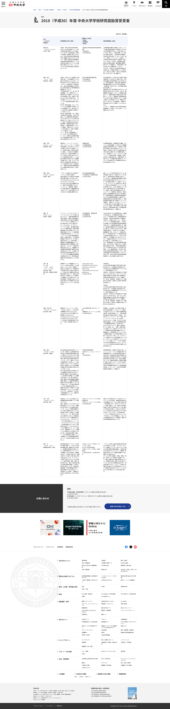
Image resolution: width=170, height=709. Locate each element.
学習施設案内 (124, 619)
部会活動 (123, 651)
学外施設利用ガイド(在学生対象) (89, 622)
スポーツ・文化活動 (65, 651)
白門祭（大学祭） (86, 635)
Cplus (75, 676)
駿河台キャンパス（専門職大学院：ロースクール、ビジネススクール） (47, 698)
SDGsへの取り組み (105, 658)
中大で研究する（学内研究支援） (129, 594)
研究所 (83, 596)
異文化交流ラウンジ (106, 608)
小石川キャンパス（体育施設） (39, 699)
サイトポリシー (50, 706)
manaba (81, 676)
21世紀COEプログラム (106, 580)
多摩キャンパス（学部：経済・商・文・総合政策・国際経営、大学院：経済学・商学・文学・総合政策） (54, 690)
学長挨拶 (103, 560)
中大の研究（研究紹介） (88, 594)
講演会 (83, 662)
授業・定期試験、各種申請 (127, 630)
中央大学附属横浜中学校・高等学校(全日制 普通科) (101, 696)
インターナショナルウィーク (128, 610)
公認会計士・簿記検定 (126, 642)
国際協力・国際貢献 (106, 610)
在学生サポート (85, 619)
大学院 (102, 586)
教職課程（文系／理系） (88, 646)
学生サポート (63, 620)
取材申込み (59, 706)
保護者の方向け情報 (104, 674)
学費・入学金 (85, 589)
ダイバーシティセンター (87, 630)
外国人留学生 (124, 603)
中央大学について (64, 561)
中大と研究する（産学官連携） (108, 594)
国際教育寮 (84, 608)
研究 (60, 594)
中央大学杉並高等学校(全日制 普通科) (98, 692)
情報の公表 (104, 569)
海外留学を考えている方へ (107, 601)
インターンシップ (125, 640)
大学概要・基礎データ (106, 563)
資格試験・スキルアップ (107, 603)
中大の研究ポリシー (106, 596)
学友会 (83, 653)
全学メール (88, 676)
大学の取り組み (105, 565)
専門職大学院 (124, 586)
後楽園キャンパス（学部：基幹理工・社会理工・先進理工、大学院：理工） (48, 692)
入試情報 (62, 674)
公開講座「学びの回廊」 (126, 665)
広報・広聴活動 (85, 569)
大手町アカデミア (86, 667)
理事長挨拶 (84, 560)
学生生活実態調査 (105, 635)
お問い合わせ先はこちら (118, 506)
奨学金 (102, 632)
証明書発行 (84, 632)
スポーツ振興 (85, 651)
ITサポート (104, 619)
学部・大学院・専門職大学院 (68, 587)
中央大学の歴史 (124, 563)
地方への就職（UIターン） (107, 640)
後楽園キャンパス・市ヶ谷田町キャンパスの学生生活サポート (109, 626)
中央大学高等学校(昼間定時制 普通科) (98, 690)
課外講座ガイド (105, 622)
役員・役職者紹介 (86, 563)
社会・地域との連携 (125, 662)
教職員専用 (122, 674)
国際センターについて (87, 601)
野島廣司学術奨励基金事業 (127, 632)
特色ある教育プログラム (66, 576)
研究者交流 (84, 614)
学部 (83, 586)
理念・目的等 (124, 560)
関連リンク (104, 614)
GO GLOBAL (124, 601)
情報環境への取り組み (126, 565)
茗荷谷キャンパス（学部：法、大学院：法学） (42, 696)
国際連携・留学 (64, 601)
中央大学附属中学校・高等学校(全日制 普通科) (100, 694)
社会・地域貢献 (64, 659)
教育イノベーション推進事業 (128, 580)
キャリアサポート (64, 640)
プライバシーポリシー (38, 706)
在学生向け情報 (81, 674)
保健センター (124, 626)
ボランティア (104, 662)
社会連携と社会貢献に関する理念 (90, 658)
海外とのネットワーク (126, 608)
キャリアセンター (86, 640)
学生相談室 (104, 630)
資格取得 (84, 642)
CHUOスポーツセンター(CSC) (108, 651)
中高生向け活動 (85, 665)
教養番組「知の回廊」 (106, 665)
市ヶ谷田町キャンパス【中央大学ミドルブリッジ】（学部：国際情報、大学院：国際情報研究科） (52, 694)
